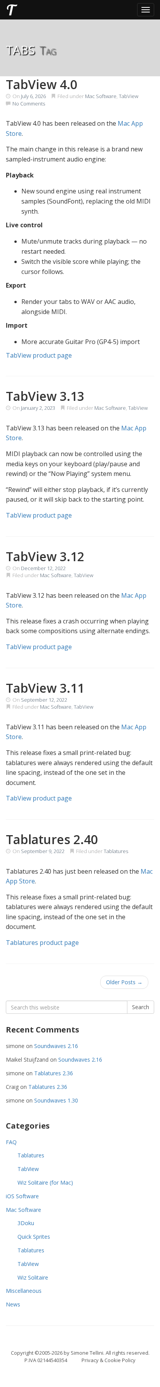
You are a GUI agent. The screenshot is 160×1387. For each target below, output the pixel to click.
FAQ (11, 1142)
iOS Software (22, 1196)
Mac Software (101, 96)
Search (140, 1007)
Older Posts (124, 982)
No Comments (28, 103)
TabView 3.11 (45, 687)
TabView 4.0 (41, 84)
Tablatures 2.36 (53, 1073)
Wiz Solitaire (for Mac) (45, 1182)
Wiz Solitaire (32, 1277)
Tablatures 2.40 (52, 839)
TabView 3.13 (45, 396)
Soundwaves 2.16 (56, 1046)
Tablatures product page (42, 942)
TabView (128, 96)
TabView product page (39, 355)
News (13, 1304)
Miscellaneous (24, 1290)
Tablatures (116, 851)
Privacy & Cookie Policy (109, 1360)
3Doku (25, 1223)
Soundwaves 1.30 (56, 1100)
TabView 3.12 (45, 556)
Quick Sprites (33, 1236)
